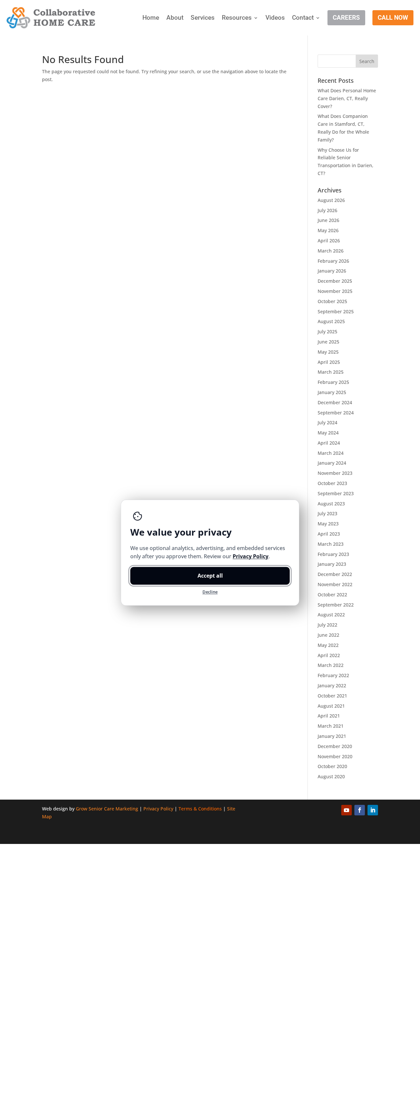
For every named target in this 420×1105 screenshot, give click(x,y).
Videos (275, 17)
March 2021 (331, 726)
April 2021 (329, 716)
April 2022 (329, 655)
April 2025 (329, 362)
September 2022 (336, 605)
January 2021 (332, 736)
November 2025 (335, 291)
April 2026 (329, 240)
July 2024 (327, 422)
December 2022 (335, 574)
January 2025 (332, 392)
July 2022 (327, 625)
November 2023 (335, 473)
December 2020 (335, 746)
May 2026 (328, 230)
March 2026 (331, 251)
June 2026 (328, 220)
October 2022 (332, 594)
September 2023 (336, 493)
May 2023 (328, 523)
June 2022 (328, 635)
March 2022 (331, 665)
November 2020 (335, 756)
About (174, 17)
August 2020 (331, 776)
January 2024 (332, 463)
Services (203, 17)
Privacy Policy (158, 809)
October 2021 (332, 696)
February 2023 (333, 554)
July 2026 (327, 210)
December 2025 (335, 281)
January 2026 (332, 271)
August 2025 (331, 321)
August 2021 (331, 706)
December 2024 (335, 402)
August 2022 (331, 614)
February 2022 (333, 675)
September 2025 (336, 311)
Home (150, 17)
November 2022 (335, 584)
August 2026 (331, 200)
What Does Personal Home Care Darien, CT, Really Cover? (347, 98)
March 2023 (331, 544)
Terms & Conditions (200, 809)
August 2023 (331, 503)
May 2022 (328, 645)
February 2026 (333, 261)
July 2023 (327, 513)
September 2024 (336, 412)
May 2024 (328, 433)
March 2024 (331, 453)
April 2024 (329, 443)
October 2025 (332, 301)
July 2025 (327, 331)
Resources (237, 17)
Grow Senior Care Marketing (107, 809)
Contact (303, 17)
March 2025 (331, 372)
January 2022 (332, 685)
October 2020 (332, 766)
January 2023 (332, 564)
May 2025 (328, 352)
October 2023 (332, 483)
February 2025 (333, 382)
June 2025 (328, 342)
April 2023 (329, 534)
